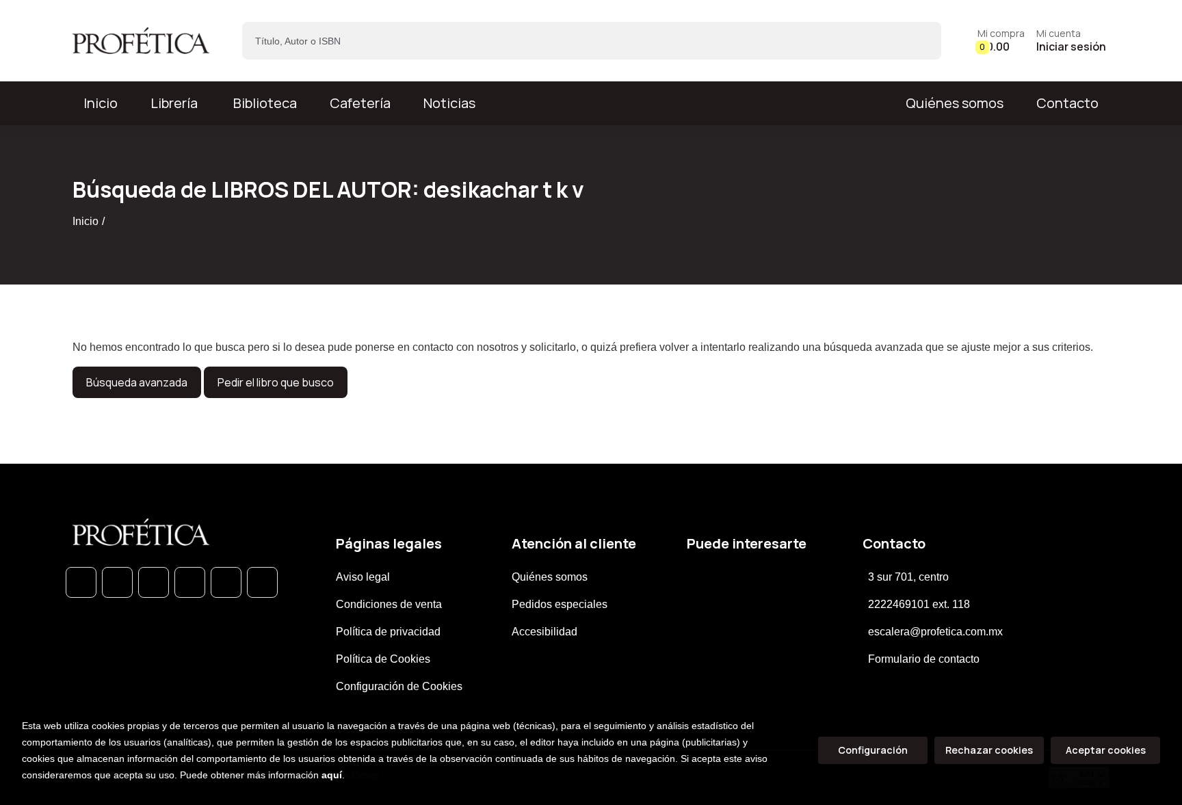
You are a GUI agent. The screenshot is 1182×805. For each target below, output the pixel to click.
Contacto (1067, 103)
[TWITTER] (153, 582)
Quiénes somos (954, 103)
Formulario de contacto (924, 659)
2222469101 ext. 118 (919, 604)
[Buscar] (919, 41)
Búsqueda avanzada (136, 382)
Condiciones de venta (389, 604)
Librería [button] (174, 103)
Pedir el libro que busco (276, 382)
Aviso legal (363, 577)
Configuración (873, 749)
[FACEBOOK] (117, 582)
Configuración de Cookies (399, 686)
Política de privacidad (388, 631)
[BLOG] (226, 582)
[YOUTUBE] (262, 582)
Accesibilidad (544, 631)
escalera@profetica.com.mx (935, 631)
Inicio (85, 221)
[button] (1001, 40)
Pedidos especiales (559, 604)
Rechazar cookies (989, 749)
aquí (331, 774)
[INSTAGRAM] (189, 582)
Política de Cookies (383, 659)
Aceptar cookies (1106, 749)
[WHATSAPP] (81, 582)
